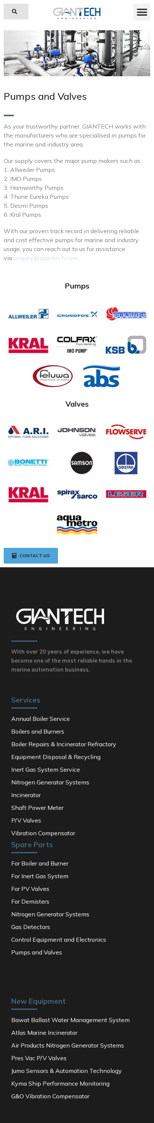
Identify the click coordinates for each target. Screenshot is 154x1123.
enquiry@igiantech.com (45, 258)
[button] (16, 11)
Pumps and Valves (45, 96)
